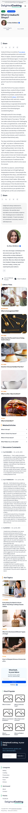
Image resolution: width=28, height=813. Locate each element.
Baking (4, 629)
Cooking (5, 600)
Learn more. (21, 2)
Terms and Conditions (12, 810)
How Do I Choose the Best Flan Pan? (12, 367)
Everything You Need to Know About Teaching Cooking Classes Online (12, 604)
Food (3, 418)
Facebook (5, 798)
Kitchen (3, 335)
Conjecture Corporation (16, 808)
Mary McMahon (13, 22)
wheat (14, 97)
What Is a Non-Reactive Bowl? (10, 394)
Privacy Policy (4, 810)
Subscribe (14, 681)
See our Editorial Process (8, 278)
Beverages (4, 308)
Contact (5, 791)
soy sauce (22, 52)
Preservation (6, 775)
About (4, 789)
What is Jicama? (6, 704)
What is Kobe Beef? (7, 421)
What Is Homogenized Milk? (10, 311)
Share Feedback (21, 279)
